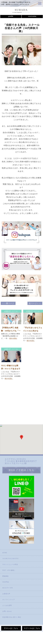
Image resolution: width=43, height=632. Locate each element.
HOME (4, 553)
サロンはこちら (11, 628)
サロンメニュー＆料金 (10, 564)
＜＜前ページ (8, 303)
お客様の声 (6, 594)
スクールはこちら (32, 628)
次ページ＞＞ (35, 303)
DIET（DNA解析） (9, 570)
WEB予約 (5, 582)
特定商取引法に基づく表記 (11, 617)
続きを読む (13, 338)
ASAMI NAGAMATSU (10, 558)
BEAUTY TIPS (7, 588)
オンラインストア (8, 599)
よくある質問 (7, 605)
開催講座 (5, 576)
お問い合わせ (7, 611)
